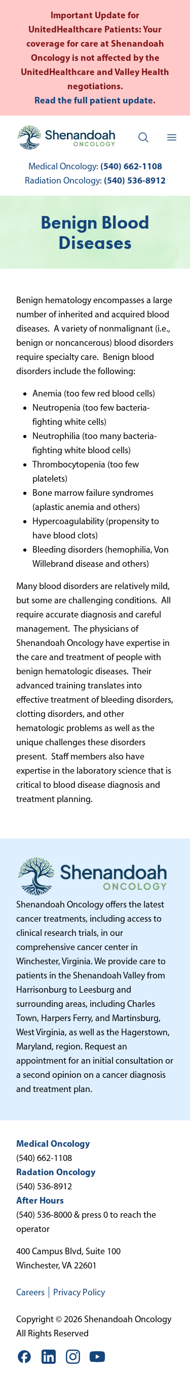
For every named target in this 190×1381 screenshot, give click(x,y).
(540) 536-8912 (135, 180)
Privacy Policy (79, 1292)
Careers (30, 1292)
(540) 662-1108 (131, 166)
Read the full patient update (93, 100)
